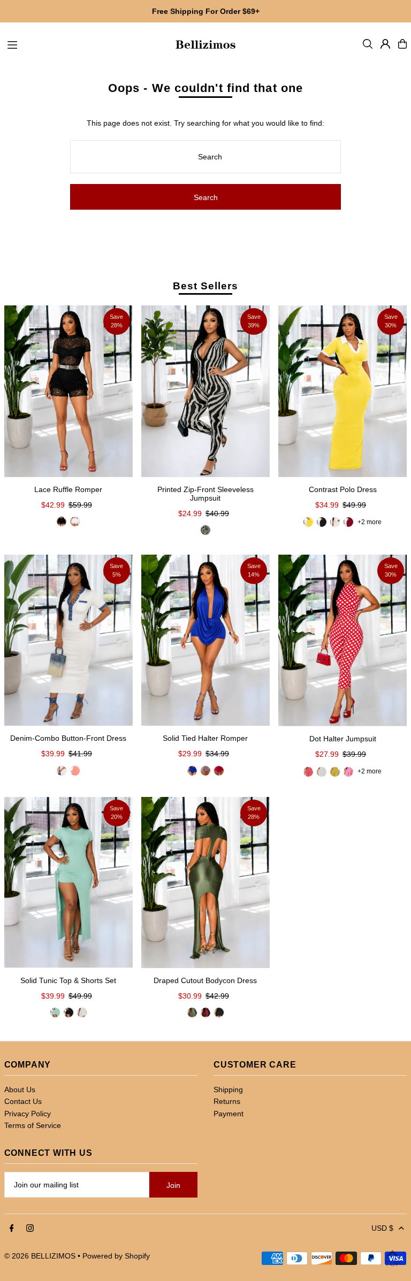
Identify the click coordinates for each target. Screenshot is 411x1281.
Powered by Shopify (116, 1256)
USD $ (382, 1228)
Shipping (228, 1089)
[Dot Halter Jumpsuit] (342, 640)
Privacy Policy (27, 1113)
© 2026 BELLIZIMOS (39, 1256)
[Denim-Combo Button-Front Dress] (68, 640)
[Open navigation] (85, 43)
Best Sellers (205, 286)
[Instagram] (30, 1228)
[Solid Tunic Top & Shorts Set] (68, 882)
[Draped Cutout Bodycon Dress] (205, 882)
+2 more (369, 522)
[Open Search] (367, 44)
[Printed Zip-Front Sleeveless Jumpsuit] (205, 391)
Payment (228, 1113)
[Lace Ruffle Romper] (68, 391)
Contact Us (23, 1101)
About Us (19, 1089)
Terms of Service (32, 1125)
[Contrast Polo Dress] (342, 391)
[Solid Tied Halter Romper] (205, 640)
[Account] (385, 44)
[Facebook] (12, 1228)
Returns (227, 1101)
